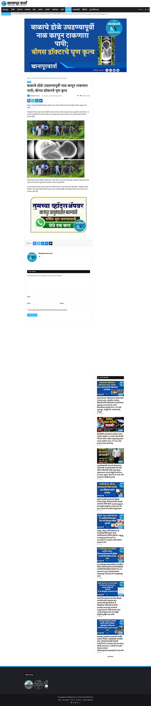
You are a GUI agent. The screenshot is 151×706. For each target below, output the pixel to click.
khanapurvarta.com (35, 95)
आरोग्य (40, 10)
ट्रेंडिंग (13, 10)
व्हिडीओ (84, 10)
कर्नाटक (27, 10)
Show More (110, 656)
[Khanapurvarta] (14, 3)
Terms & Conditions (88, 700)
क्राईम (68, 10)
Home (29, 78)
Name (29, 296)
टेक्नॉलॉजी (76, 10)
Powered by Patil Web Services (85, 697)
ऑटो (62, 10)
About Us (72, 700)
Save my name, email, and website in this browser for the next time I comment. (47, 310)
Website (62, 303)
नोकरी (47, 10)
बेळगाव (19, 10)
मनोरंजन (55, 10)
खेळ (34, 10)
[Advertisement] (75, 346)
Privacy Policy (65, 700)
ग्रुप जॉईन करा (94, 10)
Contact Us (79, 700)
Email (29, 303)
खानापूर (5, 10)
